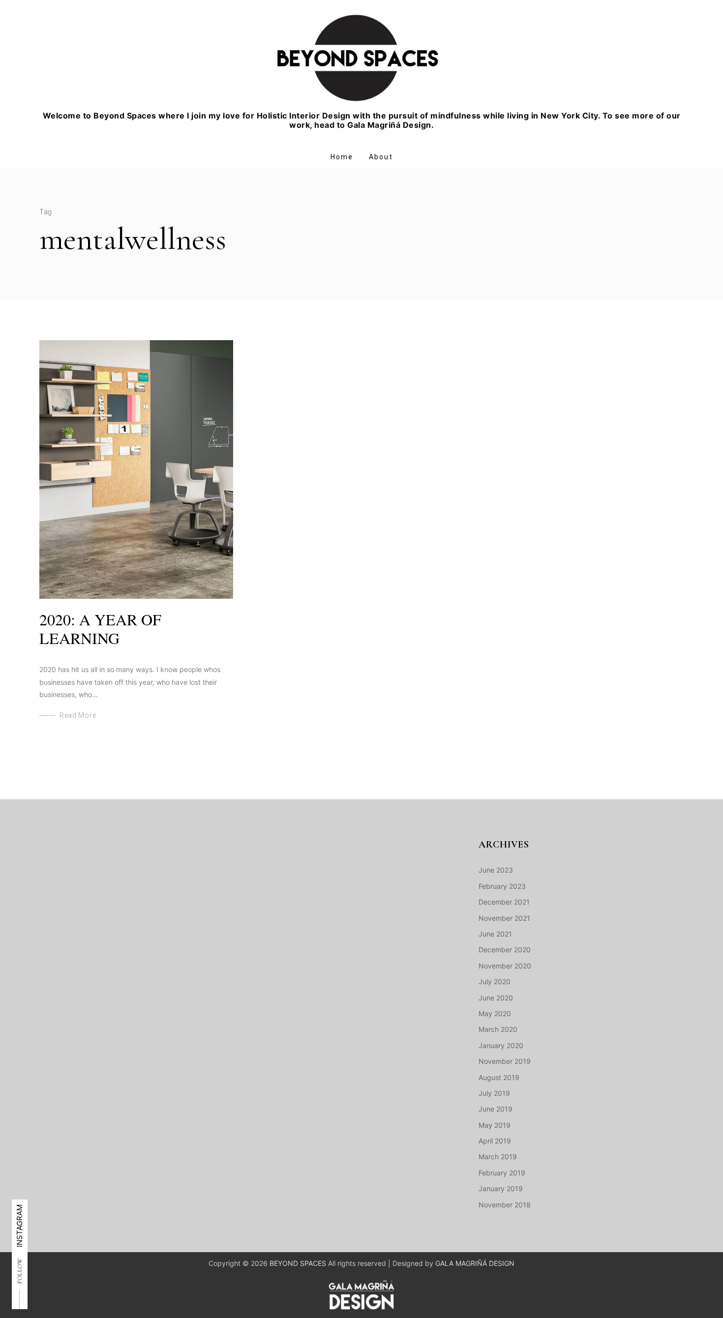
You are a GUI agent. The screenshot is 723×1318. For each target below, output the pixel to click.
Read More (78, 715)
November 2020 (505, 966)
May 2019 (495, 1125)
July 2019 (494, 1093)
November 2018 (505, 1205)
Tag (45, 212)
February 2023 (502, 886)
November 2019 (505, 1061)
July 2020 (495, 981)
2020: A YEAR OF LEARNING (100, 628)
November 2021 (504, 918)
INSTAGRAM (19, 1225)
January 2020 (501, 1045)
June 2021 (495, 934)
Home (342, 157)
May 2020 (495, 1013)
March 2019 (498, 1156)
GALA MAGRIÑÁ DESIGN (474, 1263)
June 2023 (496, 870)
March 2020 (498, 1029)
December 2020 (505, 949)
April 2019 (495, 1141)
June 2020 (496, 998)
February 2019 (502, 1173)
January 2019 (501, 1188)
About (381, 157)
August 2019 (499, 1077)
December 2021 (504, 902)
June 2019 (495, 1109)
